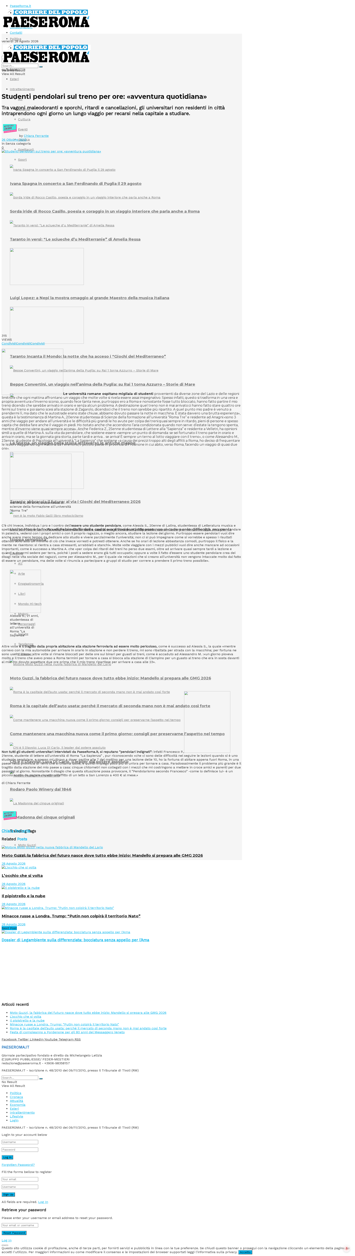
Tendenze (25, 644)
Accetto (245, 1252)
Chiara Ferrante (36, 136)
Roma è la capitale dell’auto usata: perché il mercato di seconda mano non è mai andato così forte (110, 706)
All (20, 563)
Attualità (16, 1101)
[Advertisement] (76, 797)
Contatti (16, 33)
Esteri (14, 79)
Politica (15, 39)
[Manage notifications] (346, 1248)
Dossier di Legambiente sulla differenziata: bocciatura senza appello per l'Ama (75, 940)
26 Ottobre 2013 (14, 140)
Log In (43, 1202)
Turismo (24, 654)
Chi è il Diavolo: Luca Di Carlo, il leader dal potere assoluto (69, 761)
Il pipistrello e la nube (23, 896)
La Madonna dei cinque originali (42, 817)
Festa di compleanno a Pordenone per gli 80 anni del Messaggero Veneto (67, 1032)
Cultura (24, 119)
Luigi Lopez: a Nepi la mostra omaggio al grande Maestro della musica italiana (89, 297)
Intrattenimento (22, 89)
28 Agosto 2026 (13, 863)
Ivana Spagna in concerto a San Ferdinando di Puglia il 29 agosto (76, 183)
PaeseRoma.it (20, 6)
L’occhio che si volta (22, 875)
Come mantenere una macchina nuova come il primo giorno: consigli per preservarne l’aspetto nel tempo (117, 733)
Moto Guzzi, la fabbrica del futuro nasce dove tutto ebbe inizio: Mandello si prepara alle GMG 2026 (110, 678)
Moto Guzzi (27, 845)
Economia (17, 69)
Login (14, 1120)
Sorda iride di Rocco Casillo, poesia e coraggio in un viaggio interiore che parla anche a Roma (105, 211)
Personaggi (26, 624)
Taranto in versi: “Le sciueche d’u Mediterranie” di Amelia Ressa (75, 239)
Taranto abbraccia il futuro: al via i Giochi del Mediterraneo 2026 (75, 501)
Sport (22, 159)
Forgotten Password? (18, 1165)
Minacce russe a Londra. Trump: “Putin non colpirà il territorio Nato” (71, 916)
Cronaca (16, 1097)
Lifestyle (16, 553)
